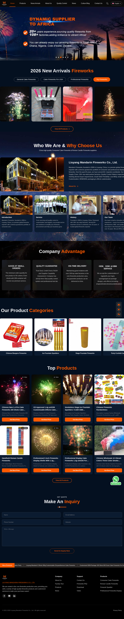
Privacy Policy (117, 610)
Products (23, 3)
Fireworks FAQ (82, 584)
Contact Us (98, 3)
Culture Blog (85, 3)
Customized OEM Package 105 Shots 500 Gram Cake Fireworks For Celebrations (64, 565)
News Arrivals (35, 3)
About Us (48, 3)
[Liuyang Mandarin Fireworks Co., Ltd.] (4, 3)
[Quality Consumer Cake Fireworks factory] (62, 33)
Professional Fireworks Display (111, 591)
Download (80, 587)
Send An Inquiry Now (62, 551)
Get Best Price (15, 419)
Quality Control (62, 3)
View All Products (61, 129)
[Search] (107, 3)
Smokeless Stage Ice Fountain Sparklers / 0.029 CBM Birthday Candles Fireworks (77, 409)
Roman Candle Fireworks (109, 584)
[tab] (56, 57)
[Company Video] (32, 174)
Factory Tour (59, 584)
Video (79, 591)
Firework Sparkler (106, 587)
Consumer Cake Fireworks (109, 580)
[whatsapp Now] (115, 484)
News (74, 3)
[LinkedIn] (14, 596)
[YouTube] (9, 596)
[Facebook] (4, 596)
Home (12, 3)
